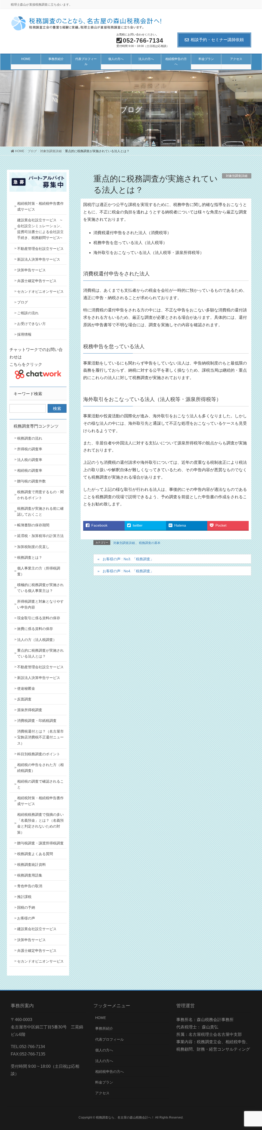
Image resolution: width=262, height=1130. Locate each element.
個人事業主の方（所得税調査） (38, 571)
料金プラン (104, 1082)
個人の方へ (104, 1050)
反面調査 (24, 699)
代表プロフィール (109, 1039)
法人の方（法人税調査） (37, 640)
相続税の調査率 (29, 470)
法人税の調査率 (29, 460)
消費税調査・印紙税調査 (37, 721)
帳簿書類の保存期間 (33, 525)
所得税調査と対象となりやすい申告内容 (40, 604)
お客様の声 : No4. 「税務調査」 (128, 571)
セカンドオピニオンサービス (40, 291)
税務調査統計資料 (31, 864)
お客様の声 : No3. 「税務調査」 (128, 559)
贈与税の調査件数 (31, 481)
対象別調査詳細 (236, 176)
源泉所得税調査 (29, 710)
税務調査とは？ (29, 557)
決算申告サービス (31, 270)
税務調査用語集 (29, 875)
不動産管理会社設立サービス (40, 249)
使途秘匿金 (26, 688)
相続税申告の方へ (109, 1072)
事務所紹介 (104, 1028)
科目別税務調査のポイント (38, 754)
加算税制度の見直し (33, 547)
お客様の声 (26, 918)
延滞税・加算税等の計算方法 (40, 536)
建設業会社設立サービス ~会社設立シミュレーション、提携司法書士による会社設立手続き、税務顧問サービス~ (40, 229)
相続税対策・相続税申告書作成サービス (40, 206)
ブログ (22, 302)
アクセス (102, 1093)
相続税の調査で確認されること (40, 784)
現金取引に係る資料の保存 (38, 618)
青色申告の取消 (29, 886)
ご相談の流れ (28, 313)
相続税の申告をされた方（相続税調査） (40, 768)
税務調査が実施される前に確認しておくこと (40, 511)
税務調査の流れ (29, 438)
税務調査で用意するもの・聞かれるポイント (40, 495)
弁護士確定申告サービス (37, 281)
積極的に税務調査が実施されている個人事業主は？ (40, 588)
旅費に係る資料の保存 (35, 629)
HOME (100, 1018)
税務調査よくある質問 (35, 854)
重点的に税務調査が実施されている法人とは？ (40, 653)
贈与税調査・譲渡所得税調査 (40, 843)
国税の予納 (26, 907)
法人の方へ (104, 1061)
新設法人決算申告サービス (38, 259)
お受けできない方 (31, 324)
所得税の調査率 (29, 449)
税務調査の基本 (149, 543)
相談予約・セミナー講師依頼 (217, 40)
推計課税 (24, 897)
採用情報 (24, 334)
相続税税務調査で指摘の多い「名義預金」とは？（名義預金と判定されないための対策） (40, 823)
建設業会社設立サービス (37, 929)
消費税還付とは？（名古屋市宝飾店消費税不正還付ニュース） (40, 737)
